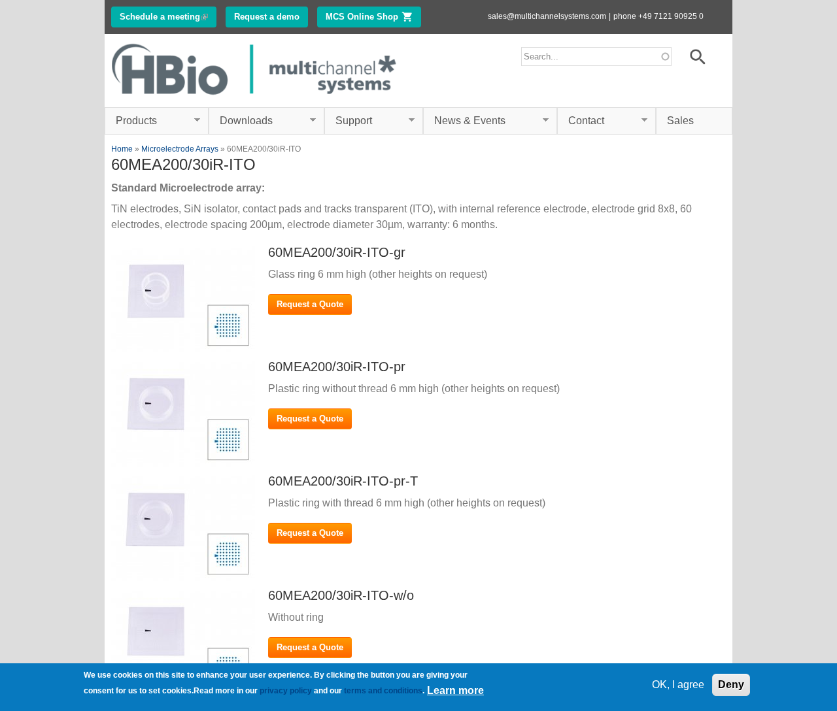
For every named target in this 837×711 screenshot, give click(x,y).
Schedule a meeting (168, 17)
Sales (680, 120)
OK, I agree (678, 684)
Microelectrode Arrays (179, 149)
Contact (580, 121)
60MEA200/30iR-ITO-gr (336, 252)
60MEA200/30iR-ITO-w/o (341, 595)
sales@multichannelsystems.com (547, 16)
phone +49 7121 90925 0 (658, 16)
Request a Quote (310, 304)
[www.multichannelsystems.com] (255, 99)
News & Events (464, 121)
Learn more (455, 690)
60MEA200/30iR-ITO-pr (336, 366)
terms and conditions (383, 690)
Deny (731, 684)
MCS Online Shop (373, 17)
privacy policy (286, 690)
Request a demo (266, 17)
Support (348, 121)
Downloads (241, 121)
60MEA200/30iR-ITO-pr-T (343, 481)
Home (122, 149)
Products (131, 121)
